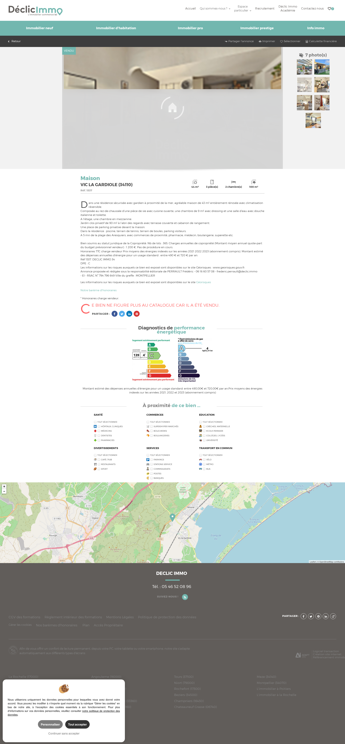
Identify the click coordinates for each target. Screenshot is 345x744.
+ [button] (4, 486)
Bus (208, 469)
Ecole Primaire (214, 431)
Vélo (208, 459)
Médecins (106, 431)
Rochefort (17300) (187, 689)
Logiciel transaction (326, 651)
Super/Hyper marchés (166, 426)
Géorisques (203, 282)
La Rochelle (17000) (23, 677)
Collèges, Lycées (215, 435)
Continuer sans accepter (63, 733)
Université (212, 440)
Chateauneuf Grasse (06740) (195, 707)
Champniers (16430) (189, 701)
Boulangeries (161, 435)
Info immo (315, 28)
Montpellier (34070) (271, 683)
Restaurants (108, 464)
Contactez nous (312, 8)
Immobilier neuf (39, 28)
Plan (85, 625)
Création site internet (327, 654)
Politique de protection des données (167, 617)
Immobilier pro (190, 28)
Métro (209, 464)
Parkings (159, 459)
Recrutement (264, 8)
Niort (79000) (184, 683)
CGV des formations (24, 617)
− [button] (4, 491)
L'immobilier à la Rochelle (276, 695)
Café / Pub (106, 459)
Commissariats (162, 469)
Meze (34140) (266, 677)
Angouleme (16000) (106, 677)
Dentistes (106, 435)
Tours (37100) (183, 677)
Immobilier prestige (257, 28)
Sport (104, 469)
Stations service (163, 464)
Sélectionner (292, 41)
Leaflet (313, 561)
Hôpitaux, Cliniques (112, 426)
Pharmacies (107, 440)
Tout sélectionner (107, 422)
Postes (157, 473)
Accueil (190, 8)
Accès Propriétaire (108, 625)
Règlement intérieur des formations (73, 617)
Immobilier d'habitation (116, 28)
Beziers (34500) (185, 695)
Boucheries (160, 431)
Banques (159, 478)
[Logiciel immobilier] (302, 653)
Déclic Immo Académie (288, 8)
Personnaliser (50, 724)
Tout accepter (77, 724)
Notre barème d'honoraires (98, 290)
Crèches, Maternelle (218, 426)
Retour (16, 41)
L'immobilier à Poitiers (274, 689)
